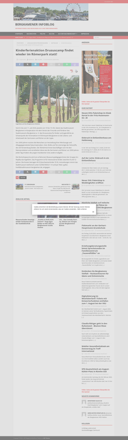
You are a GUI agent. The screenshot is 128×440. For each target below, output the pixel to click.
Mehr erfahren (82, 209)
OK (93, 212)
